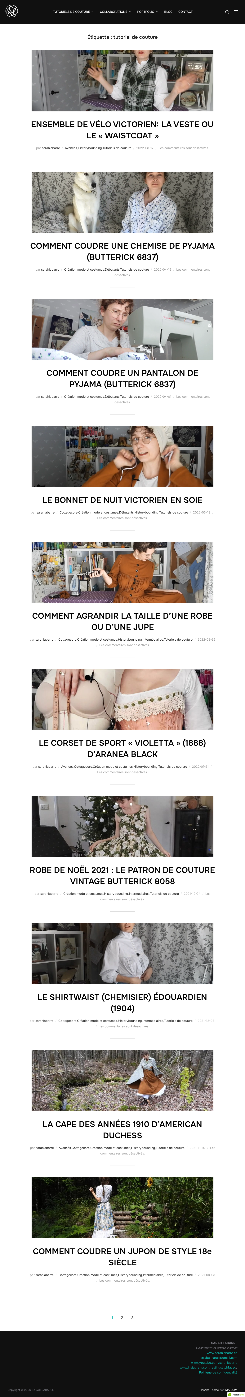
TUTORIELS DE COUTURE (71, 12)
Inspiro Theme (210, 1389)
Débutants (112, 269)
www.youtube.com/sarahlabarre (214, 1363)
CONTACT (185, 12)
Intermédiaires (153, 639)
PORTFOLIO (145, 12)
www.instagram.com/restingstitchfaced (208, 1367)
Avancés (71, 148)
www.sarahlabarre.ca (222, 1353)
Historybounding (90, 148)
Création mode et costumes (84, 269)
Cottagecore (69, 512)
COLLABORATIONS (113, 12)
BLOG (168, 12)
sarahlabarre (51, 148)
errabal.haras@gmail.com (218, 1358)
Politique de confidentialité (218, 1372)
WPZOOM (231, 1389)
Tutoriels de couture (117, 148)
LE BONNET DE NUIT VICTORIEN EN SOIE (122, 500)
